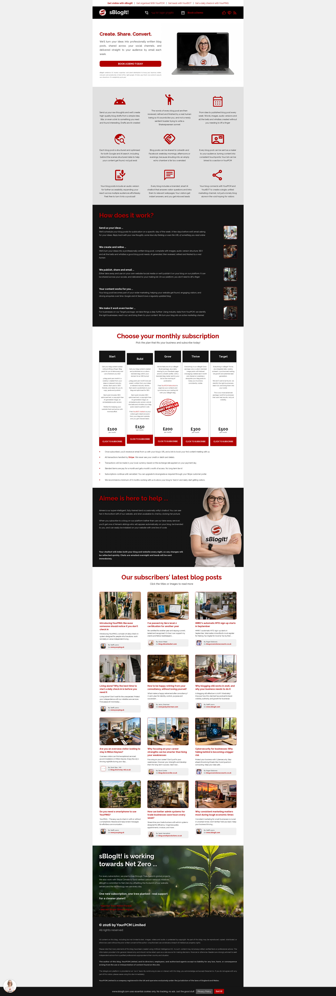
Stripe (131, 457)
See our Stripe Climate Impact (117, 909)
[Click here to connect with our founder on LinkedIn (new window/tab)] (229, 12)
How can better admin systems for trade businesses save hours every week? (166, 814)
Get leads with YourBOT (179, 3)
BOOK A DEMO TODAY (130, 63)
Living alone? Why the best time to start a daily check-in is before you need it (118, 689)
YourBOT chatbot (139, 411)
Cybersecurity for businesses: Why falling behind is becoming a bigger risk (214, 752)
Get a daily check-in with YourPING (212, 3)
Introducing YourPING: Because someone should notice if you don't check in (119, 626)
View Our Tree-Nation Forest (116, 906)
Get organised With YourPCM (150, 3)
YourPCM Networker (168, 385)
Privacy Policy (204, 991)
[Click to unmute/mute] (203, 50)
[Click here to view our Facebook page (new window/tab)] (224, 12)
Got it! (219, 991)
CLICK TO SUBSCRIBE (112, 441)
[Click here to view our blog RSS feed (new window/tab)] (235, 12)
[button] (9, 986)
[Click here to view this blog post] (120, 605)
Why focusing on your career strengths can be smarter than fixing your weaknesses (167, 752)
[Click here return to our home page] (113, 17)
